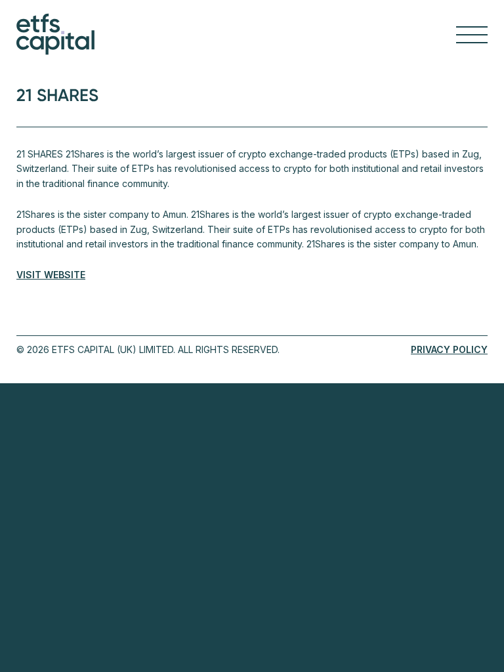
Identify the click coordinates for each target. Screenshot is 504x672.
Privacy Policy (449, 349)
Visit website (50, 274)
